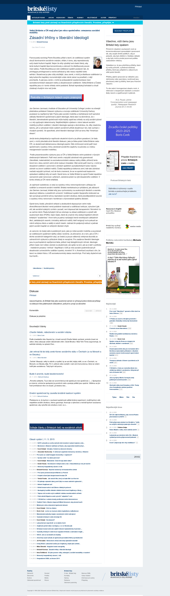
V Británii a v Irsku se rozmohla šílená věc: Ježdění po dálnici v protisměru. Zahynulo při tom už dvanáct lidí (124, 370)
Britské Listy (124, 575)
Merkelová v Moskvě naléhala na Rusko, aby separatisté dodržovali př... (61, 446)
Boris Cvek (41, 335)
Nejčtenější (111, 303)
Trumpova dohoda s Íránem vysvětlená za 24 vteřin (124, 361)
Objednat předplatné (123, 31)
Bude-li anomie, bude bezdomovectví (46, 373)
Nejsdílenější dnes (114, 407)
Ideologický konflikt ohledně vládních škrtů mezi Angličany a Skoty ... (60, 490)
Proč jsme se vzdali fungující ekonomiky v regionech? (54, 455)
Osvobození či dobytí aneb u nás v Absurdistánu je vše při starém (68, 464)
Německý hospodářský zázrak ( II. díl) (50, 467)
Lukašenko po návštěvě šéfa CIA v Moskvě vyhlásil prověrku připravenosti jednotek (124, 436)
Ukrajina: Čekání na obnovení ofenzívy (59, 449)
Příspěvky (112, 18)
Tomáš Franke (42, 478)
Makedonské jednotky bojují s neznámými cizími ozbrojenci (56, 514)
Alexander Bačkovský (45, 452)
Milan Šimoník (41, 546)
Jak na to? (112, 194)
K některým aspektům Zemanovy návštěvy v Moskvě (70, 452)
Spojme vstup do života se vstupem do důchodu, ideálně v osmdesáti (122, 342)
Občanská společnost (34, 580)
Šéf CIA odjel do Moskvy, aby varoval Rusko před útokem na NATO (124, 416)
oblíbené (98, 311)
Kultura (29, 578)
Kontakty (67, 575)
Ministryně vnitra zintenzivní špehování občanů (52, 505)
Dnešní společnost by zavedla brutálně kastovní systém (55, 392)
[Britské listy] (56, 98)
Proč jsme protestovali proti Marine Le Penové (53, 473)
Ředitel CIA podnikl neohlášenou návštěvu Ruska (123, 335)
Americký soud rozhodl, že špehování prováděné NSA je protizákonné (60, 538)
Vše (133, 397)
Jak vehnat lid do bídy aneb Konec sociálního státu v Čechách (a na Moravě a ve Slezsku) (65, 353)
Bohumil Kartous (42, 42)
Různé (47, 580)
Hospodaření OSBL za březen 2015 (48, 558)
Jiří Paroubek (41, 541)
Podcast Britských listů (120, 180)
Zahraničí (30, 573)
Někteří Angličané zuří (45, 484)
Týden (114, 397)
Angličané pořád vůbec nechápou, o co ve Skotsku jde (54, 526)
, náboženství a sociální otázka (50, 332)
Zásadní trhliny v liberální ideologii (60, 549)
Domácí (47, 573)
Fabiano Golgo (122, 427)
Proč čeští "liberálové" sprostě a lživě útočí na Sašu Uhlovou (125, 312)
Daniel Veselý (42, 464)
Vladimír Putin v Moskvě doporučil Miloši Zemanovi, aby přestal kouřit (59, 502)
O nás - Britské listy (70, 573)
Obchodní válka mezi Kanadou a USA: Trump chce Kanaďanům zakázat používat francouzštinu (124, 387)
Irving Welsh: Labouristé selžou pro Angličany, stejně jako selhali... (58, 544)
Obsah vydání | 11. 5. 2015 (41, 439)
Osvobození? (50, 520)
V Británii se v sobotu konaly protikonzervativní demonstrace (58, 499)
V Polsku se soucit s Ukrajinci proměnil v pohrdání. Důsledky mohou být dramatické (123, 321)
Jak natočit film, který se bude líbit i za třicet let (63, 478)
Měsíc (121, 397)
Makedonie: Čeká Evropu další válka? (59, 461)
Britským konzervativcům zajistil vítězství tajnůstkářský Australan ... (59, 529)
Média (46, 578)
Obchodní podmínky (70, 582)
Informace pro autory (88, 578)
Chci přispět (128, 168)
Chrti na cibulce (51, 508)
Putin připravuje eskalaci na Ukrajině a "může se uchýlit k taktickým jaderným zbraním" (124, 423)
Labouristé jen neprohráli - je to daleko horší (51, 523)
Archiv (51, 18)
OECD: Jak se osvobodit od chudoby (49, 535)
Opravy (66, 578)
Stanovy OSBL (86, 573)
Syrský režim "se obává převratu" (49, 458)
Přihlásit (138, 6)
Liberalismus (37, 268)
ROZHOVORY (60, 18)
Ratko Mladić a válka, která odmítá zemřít (124, 430)
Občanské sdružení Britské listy (50, 590)
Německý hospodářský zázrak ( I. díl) (49, 555)
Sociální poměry (49, 268)
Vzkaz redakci (86, 575)
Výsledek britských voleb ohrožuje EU (49, 517)
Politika (47, 575)
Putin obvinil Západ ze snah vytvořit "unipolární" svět (55, 496)
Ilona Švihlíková (42, 552)
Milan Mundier (42, 358)
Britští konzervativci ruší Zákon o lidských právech (54, 487)
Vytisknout (35, 276)
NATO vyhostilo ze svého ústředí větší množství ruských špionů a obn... (61, 443)
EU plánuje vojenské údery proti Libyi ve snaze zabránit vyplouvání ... (60, 481)
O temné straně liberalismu (120, 328)
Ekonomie (30, 575)
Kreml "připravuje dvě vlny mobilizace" (124, 443)
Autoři (103, 18)
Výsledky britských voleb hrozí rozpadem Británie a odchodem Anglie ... (60, 532)
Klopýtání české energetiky (56, 546)
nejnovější (89, 311)
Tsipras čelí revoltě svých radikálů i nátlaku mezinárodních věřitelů (59, 493)
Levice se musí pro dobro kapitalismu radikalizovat (62, 511)
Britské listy (43, 10)
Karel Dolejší (42, 449)
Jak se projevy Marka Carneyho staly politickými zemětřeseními (122, 379)
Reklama (67, 580)
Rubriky (80, 18)
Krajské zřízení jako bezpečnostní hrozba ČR (52, 475)
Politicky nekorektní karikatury (123, 241)
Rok (128, 397)
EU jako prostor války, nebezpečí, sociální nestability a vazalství (69, 552)
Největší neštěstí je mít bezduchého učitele (63, 470)
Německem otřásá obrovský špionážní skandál (61, 541)
